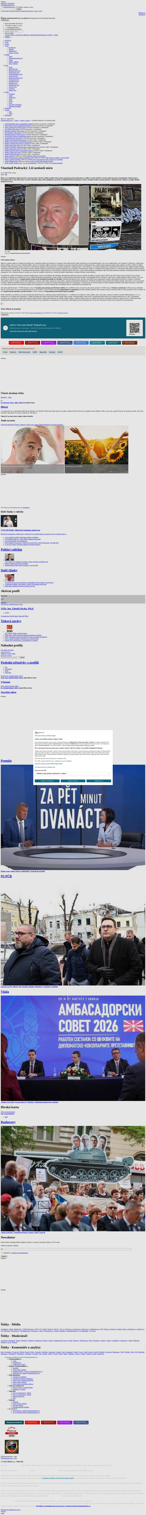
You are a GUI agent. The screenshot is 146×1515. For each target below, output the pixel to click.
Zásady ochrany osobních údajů (75, 745)
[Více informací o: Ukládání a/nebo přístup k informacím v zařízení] (109, 774)
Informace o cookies (89, 745)
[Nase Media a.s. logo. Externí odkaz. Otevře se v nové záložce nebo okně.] (40, 733)
